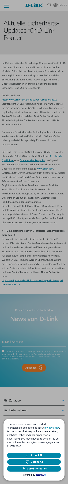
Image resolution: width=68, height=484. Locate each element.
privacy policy (51, 427)
